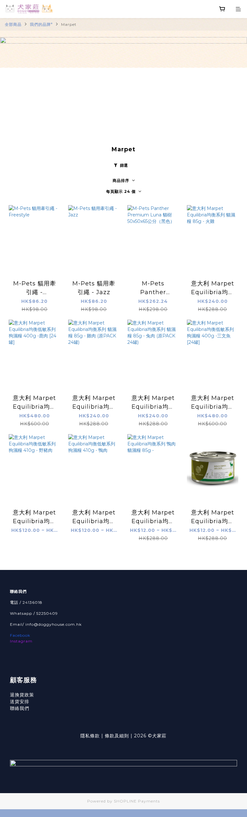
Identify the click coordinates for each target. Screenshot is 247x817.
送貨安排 (19, 701)
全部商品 (13, 24)
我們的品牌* (41, 24)
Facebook (20, 635)
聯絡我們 (19, 708)
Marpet (69, 24)
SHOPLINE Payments (137, 801)
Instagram (21, 641)
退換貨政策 (22, 695)
